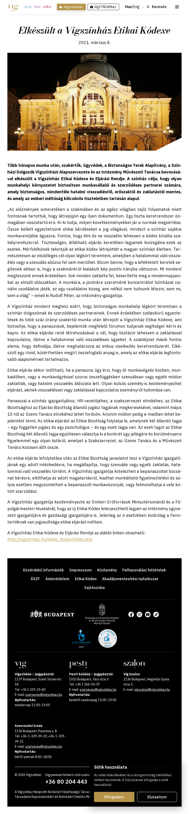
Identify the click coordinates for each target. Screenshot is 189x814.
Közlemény (107, 570)
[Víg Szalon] (47, 7)
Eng (136, 7)
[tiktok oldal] (156, 614)
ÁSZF (35, 578)
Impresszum (80, 570)
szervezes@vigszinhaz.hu (43, 695)
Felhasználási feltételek (144, 570)
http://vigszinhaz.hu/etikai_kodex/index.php (49, 539)
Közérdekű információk (43, 570)
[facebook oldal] (131, 614)
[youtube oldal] (148, 614)
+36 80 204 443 (66, 781)
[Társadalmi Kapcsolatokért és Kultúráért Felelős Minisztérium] (102, 622)
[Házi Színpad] (37, 7)
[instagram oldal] (139, 614)
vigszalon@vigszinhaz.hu (152, 690)
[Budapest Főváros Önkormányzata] (52, 616)
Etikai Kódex (86, 578)
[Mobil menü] (177, 7)
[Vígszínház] (12, 6)
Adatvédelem (57, 578)
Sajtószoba (94, 587)
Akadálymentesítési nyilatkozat (130, 578)
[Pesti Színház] (28, 7)
